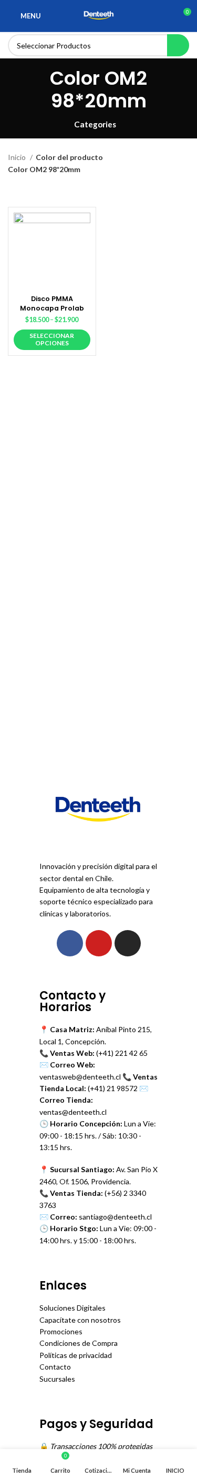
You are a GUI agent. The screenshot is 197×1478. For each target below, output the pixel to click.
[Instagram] (128, 943)
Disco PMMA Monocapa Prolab (52, 303)
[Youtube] (99, 943)
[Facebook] (70, 943)
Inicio (17, 157)
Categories (95, 124)
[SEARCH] (178, 45)
